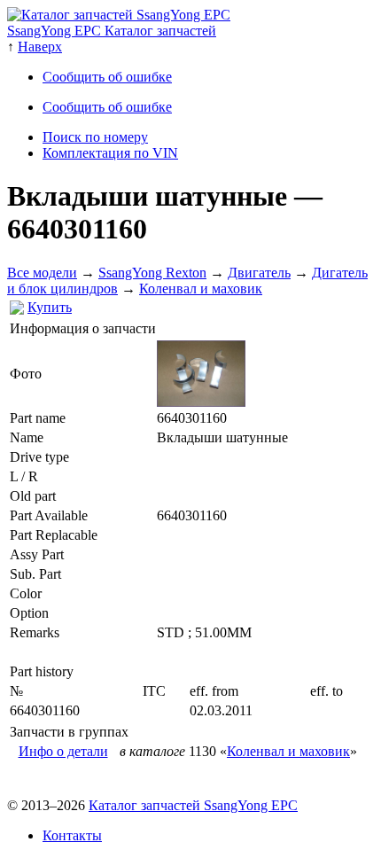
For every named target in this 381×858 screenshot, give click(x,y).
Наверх (40, 46)
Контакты (72, 835)
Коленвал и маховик (200, 288)
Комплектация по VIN (110, 152)
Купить (49, 307)
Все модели (42, 272)
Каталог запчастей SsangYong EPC (193, 805)
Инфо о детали (63, 751)
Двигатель (259, 272)
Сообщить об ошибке (107, 76)
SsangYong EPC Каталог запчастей (111, 30)
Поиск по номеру (95, 136)
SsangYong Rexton (152, 272)
